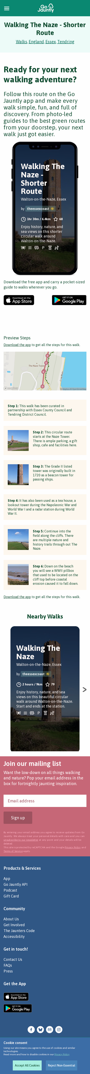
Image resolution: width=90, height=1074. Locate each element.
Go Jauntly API (15, 884)
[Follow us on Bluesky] (40, 1029)
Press (8, 971)
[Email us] (49, 1029)
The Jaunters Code (19, 930)
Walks (21, 41)
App (7, 878)
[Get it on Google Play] (69, 300)
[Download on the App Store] (19, 300)
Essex (50, 41)
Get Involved (14, 925)
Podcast (10, 890)
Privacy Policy (61, 1054)
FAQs (8, 965)
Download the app (17, 345)
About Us (11, 919)
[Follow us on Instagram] (58, 1029)
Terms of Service (13, 851)
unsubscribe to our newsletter (21, 839)
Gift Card (11, 896)
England (36, 41)
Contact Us (13, 959)
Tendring (65, 41)
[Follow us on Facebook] (31, 1029)
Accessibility (14, 936)
